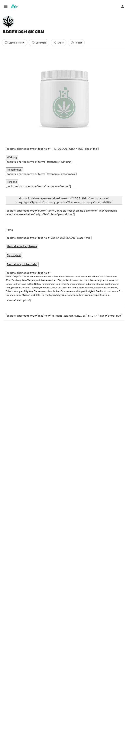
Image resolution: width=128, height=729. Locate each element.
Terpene (12, 182)
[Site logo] (14, 7)
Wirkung (12, 157)
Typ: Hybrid (14, 255)
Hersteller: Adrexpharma (22, 246)
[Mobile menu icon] (5, 6)
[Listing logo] (8, 22)
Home (9, 230)
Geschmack (14, 169)
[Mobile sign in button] (122, 6)
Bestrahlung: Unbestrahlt (22, 264)
